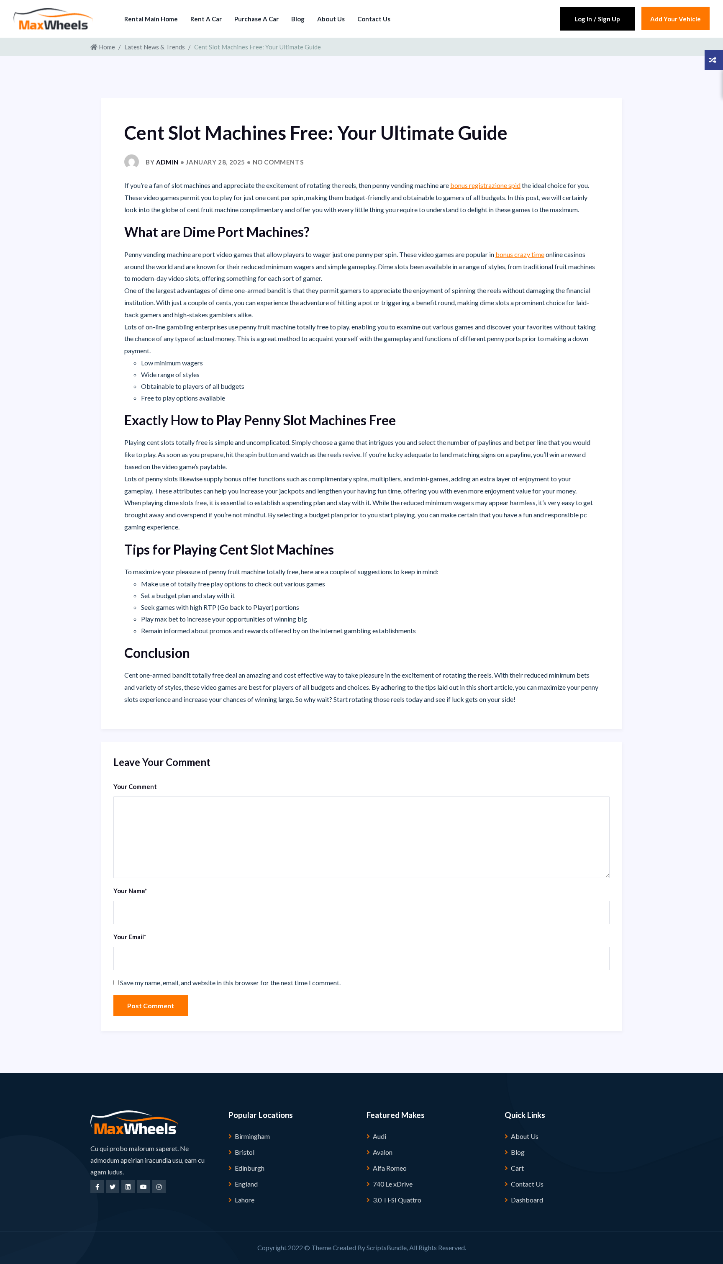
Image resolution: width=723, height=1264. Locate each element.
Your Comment (135, 786)
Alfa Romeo (390, 1168)
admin (167, 162)
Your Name (130, 890)
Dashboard (527, 1200)
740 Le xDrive (393, 1184)
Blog (298, 19)
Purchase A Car (256, 19)
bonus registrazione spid (485, 185)
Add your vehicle (675, 19)
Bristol (244, 1152)
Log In (583, 19)
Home (106, 47)
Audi (379, 1136)
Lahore (244, 1200)
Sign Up (609, 19)
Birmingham (252, 1136)
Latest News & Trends (154, 47)
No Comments (278, 162)
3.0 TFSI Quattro (397, 1200)
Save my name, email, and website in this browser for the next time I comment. (230, 983)
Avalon (382, 1152)
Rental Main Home (151, 19)
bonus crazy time (519, 254)
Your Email (129, 936)
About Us (331, 19)
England (246, 1184)
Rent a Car (206, 19)
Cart (517, 1168)
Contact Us (373, 19)
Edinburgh (249, 1168)
